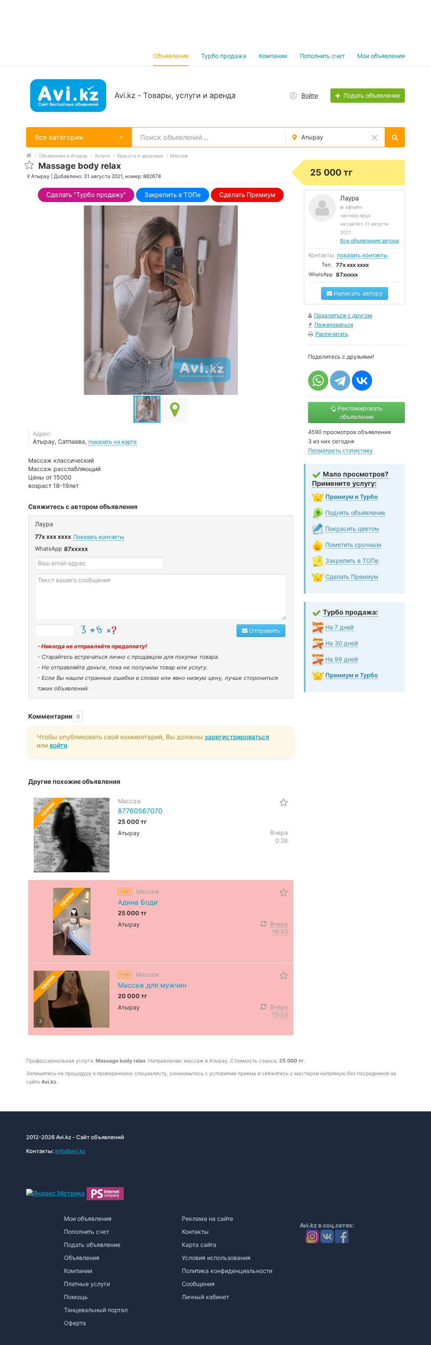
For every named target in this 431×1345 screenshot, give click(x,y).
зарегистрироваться (237, 737)
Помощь (76, 1296)
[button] (174, 409)
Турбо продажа (223, 55)
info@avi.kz (70, 1151)
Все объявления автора (369, 240)
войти (58, 745)
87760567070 (140, 811)
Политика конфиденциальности (227, 1270)
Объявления (171, 55)
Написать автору (357, 293)
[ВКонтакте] (362, 380)
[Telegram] (340, 380)
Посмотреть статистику (340, 450)
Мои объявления (381, 55)
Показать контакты (98, 536)
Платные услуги (87, 1283)
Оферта (75, 1322)
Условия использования (216, 1257)
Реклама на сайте (207, 1218)
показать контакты (362, 255)
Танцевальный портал (96, 1309)
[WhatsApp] (318, 380)
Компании (273, 55)
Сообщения (198, 1283)
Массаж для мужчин (152, 985)
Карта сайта (199, 1244)
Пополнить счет (322, 55)
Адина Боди (138, 902)
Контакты (195, 1231)
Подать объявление (92, 1244)
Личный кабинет (205, 1296)
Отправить (263, 630)
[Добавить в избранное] (29, 165)
